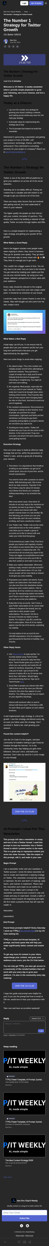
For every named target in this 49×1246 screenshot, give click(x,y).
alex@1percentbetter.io (15, 152)
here (22, 682)
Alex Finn (13, 40)
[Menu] (45, 3)
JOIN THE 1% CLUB (24, 811)
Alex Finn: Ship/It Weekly (12, 12)
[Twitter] (21, 1225)
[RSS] (27, 1225)
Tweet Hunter (18, 654)
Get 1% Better (36, 3)
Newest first (36, 1018)
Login (24, 3)
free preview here (27, 931)
